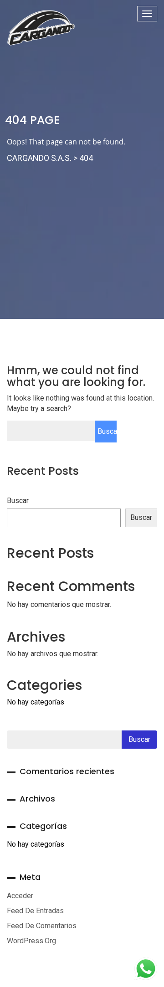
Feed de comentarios (42, 925)
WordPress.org (31, 940)
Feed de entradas (35, 910)
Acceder (20, 895)
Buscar (18, 500)
